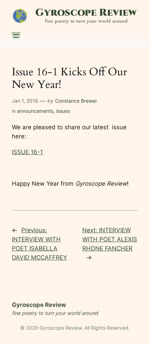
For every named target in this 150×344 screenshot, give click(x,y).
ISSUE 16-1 (27, 152)
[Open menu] (16, 36)
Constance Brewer (76, 101)
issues (63, 111)
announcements (35, 111)
